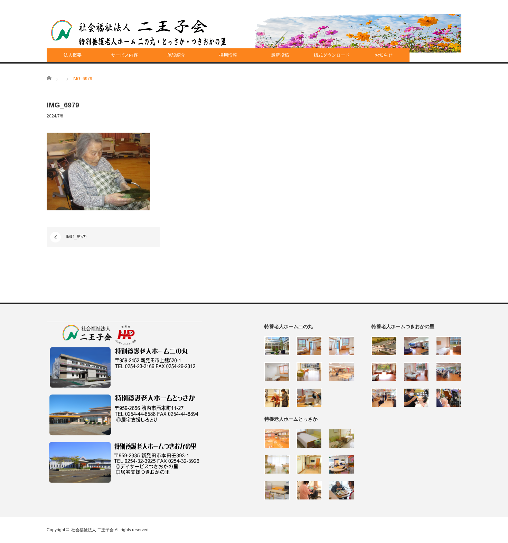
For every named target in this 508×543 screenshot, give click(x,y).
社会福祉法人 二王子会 (92, 529)
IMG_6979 (76, 236)
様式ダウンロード (332, 55)
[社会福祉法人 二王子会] (138, 33)
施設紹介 (176, 55)
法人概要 (73, 55)
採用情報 (228, 55)
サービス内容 (124, 55)
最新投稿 (280, 55)
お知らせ (384, 55)
